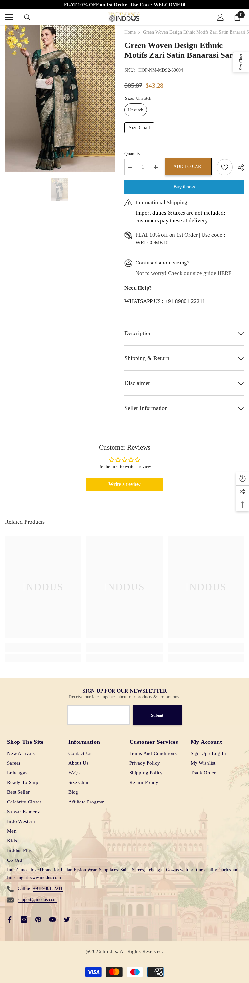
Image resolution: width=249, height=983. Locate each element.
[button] (241, 62)
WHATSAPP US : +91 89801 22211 (164, 301)
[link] (43, 647)
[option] (60, 98)
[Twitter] (67, 919)
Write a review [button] (124, 484)
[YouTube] (52, 919)
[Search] (27, 17)
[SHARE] (238, 167)
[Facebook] (10, 919)
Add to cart (188, 166)
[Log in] (220, 17)
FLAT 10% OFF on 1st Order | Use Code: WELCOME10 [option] (124, 4)
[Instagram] (24, 919)
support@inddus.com (37, 899)
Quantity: (133, 153)
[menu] (9, 17)
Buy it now (184, 186)
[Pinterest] (38, 919)
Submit (157, 715)
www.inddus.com (45, 877)
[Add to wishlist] (225, 167)
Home (130, 32)
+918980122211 (48, 888)
